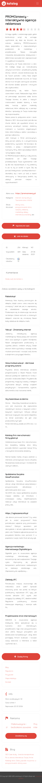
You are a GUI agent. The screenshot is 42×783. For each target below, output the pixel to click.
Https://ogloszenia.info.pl (16, 513)
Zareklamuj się (21, 736)
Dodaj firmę (22, 656)
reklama (25, 210)
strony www (19, 205)
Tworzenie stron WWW (23, 200)
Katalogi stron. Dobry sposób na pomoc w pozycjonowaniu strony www (20, 762)
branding (27, 215)
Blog (7, 667)
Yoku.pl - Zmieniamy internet (18, 330)
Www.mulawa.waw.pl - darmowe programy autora (19, 364)
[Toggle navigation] (37, 3)
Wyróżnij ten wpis (22, 226)
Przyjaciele (9, 675)
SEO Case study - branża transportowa (19, 754)
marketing (19, 212)
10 (38, 29)
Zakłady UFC (11, 579)
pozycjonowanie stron (23, 207)
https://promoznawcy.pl (25, 193)
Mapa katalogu (10, 678)
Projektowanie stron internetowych (21, 616)
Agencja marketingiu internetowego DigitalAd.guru (18, 547)
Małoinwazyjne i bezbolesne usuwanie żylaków (21, 727)
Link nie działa (22, 236)
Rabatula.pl (10, 296)
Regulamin (9, 671)
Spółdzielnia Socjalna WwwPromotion (14, 475)
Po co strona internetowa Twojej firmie (19, 757)
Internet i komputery (22, 198)
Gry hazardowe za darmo (16, 399)
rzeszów (18, 210)
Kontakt (8, 682)
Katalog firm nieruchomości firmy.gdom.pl (17, 436)
